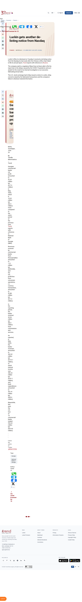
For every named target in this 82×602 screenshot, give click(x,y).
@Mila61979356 (12, 449)
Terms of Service (72, 532)
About (38, 532)
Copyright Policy (72, 537)
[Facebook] (6, 560)
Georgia (14, 456)
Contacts (39, 537)
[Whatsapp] (3, 560)
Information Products (58, 535)
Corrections (40, 542)
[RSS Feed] (24, 560)
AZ (75, 566)
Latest (23, 532)
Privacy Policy (71, 535)
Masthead (39, 535)
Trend (25, 63)
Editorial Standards (42, 539)
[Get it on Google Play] (74, 560)
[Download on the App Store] (63, 560)
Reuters (45, 63)
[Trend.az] (7, 13)
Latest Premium (26, 535)
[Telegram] (17, 560)
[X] (10, 560)
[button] (2, 37)
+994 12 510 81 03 (6, 547)
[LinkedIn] (21, 560)
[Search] (48, 12)
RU (78, 566)
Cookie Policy (71, 539)
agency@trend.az (6, 549)
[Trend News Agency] (6, 532)
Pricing (54, 532)
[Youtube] (13, 560)
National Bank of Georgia (14, 461)
